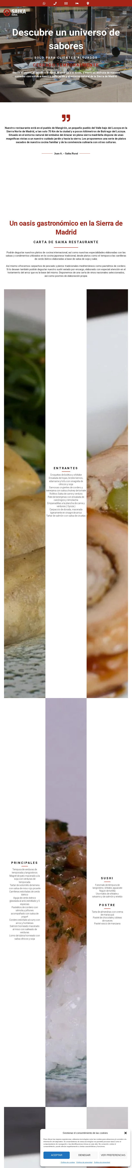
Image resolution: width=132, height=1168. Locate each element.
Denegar (84, 1155)
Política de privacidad (84, 1162)
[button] (125, 1133)
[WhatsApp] (44, 3)
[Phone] (55, 3)
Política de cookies (68, 1162)
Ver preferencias (113, 1155)
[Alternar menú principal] (124, 12)
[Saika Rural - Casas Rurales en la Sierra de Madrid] (14, 12)
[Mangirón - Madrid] (87, 3)
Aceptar (56, 1155)
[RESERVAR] (76, 3)
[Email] (66, 3)
